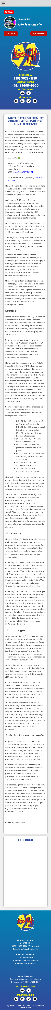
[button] (3, 3)
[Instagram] (22, 101)
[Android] (22, 93)
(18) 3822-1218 (25, 78)
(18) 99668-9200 (25, 85)
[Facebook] (16, 101)
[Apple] (28, 93)
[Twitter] (28, 101)
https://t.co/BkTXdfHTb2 (23, 172)
